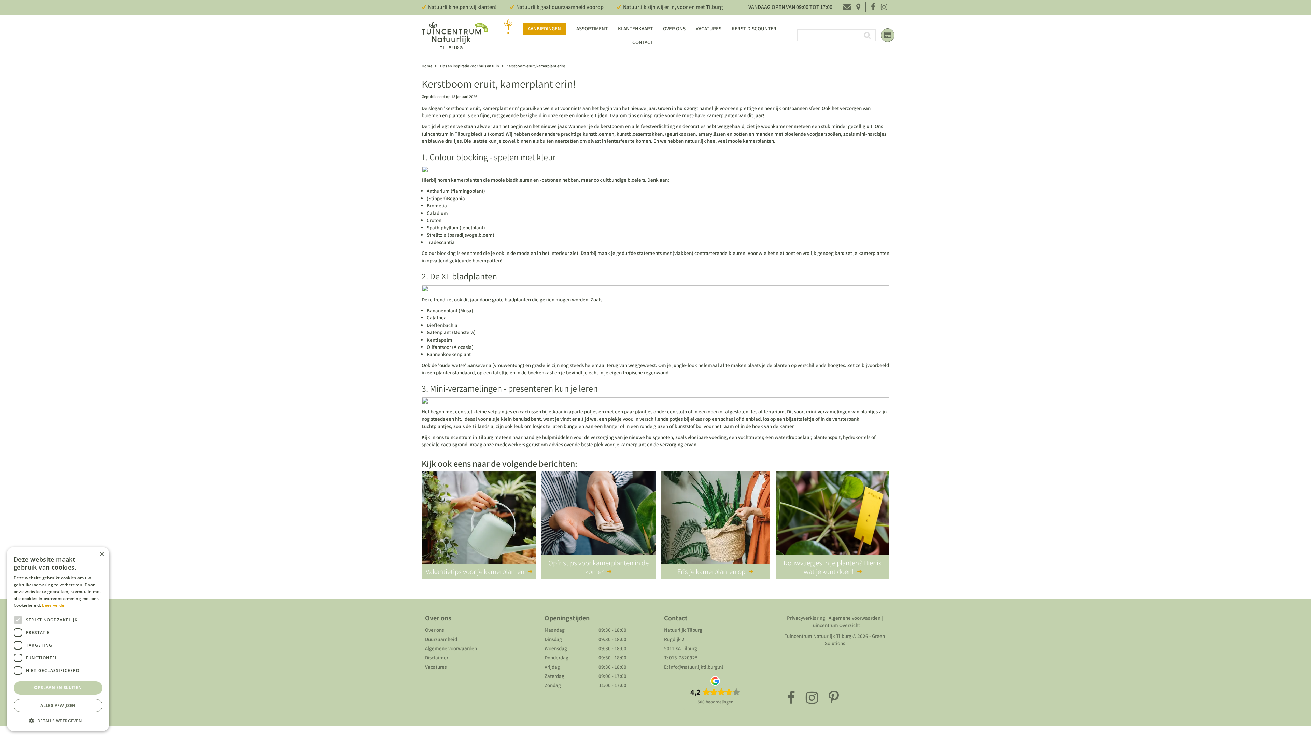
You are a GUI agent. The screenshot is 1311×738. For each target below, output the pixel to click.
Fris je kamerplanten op (711, 571)
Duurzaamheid (441, 639)
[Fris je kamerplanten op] (715, 518)
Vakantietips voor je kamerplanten (475, 571)
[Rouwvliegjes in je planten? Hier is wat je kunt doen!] (833, 518)
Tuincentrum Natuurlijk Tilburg (818, 636)
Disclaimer (436, 657)
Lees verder (54, 605)
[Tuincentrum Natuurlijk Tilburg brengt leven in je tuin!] (455, 35)
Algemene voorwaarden (451, 648)
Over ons (434, 630)
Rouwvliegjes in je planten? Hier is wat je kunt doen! (833, 567)
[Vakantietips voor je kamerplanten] (479, 518)
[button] (58, 720)
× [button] (101, 554)
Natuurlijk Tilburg (683, 630)
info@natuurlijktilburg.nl (696, 667)
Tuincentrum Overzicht (835, 625)
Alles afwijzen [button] (58, 705)
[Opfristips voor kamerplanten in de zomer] (598, 518)
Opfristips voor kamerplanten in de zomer (598, 567)
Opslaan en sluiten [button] (58, 688)
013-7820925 (683, 657)
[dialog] (58, 639)
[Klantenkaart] (887, 35)
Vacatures (436, 667)
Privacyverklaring (806, 618)
